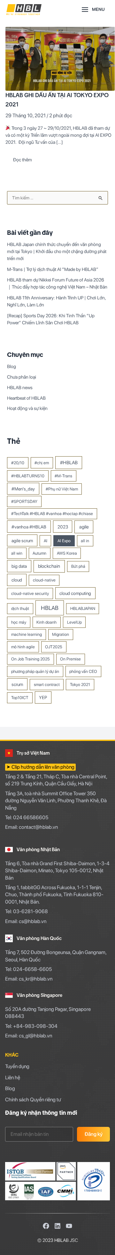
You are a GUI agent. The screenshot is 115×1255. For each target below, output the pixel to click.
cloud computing (75, 593)
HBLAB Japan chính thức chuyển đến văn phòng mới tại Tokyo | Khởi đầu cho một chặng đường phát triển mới (56, 251)
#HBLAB (69, 463)
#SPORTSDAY (24, 501)
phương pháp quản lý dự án (35, 671)
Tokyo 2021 (80, 684)
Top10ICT (19, 697)
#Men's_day (23, 488)
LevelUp (74, 622)
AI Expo (64, 540)
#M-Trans (63, 476)
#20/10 (17, 462)
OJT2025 (53, 646)
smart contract (47, 684)
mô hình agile (23, 646)
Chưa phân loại (21, 377)
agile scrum (22, 540)
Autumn (39, 553)
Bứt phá (78, 566)
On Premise (70, 659)
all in (85, 540)
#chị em (41, 462)
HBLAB (49, 607)
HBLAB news (20, 387)
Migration (60, 634)
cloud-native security (30, 593)
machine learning (26, 634)
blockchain (49, 566)
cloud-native (44, 580)
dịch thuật (20, 608)
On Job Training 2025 (30, 659)
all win (16, 553)
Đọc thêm (22, 158)
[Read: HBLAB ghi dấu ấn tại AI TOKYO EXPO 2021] (60, 58)
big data (19, 566)
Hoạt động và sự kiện (27, 408)
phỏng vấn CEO (83, 671)
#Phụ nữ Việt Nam (62, 489)
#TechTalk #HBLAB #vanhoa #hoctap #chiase (52, 513)
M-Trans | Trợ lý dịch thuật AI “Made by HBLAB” (52, 269)
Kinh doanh (46, 622)
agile (84, 527)
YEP (43, 697)
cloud (17, 579)
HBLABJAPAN (82, 608)
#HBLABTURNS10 (27, 476)
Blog (11, 366)
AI (45, 540)
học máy (18, 622)
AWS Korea (67, 553)
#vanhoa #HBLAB (29, 526)
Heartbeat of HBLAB (26, 398)
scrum (17, 684)
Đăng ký (94, 1134)
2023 (62, 526)
